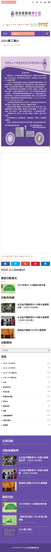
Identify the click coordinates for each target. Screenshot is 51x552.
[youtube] (45, 2)
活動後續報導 (7, 416)
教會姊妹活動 (7, 397)
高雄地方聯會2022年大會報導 (31, 330)
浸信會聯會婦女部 (33, 548)
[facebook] (32, 2)
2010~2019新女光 (10, 373)
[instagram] (49, 2)
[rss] (41, 2)
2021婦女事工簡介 (10, 256)
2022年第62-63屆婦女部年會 (31, 285)
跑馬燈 (18, 45)
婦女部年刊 (7, 387)
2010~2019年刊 (9, 368)
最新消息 (10, 45)
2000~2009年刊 (9, 363)
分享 (4, 382)
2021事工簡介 (25, 529)
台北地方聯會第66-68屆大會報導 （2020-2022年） (33, 319)
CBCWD (29, 256)
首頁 (5, 33)
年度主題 (6, 392)
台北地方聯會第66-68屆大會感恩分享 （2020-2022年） (33, 306)
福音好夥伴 (7, 420)
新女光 (5, 401)
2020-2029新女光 (9, 378)
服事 (4, 411)
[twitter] (37, 2)
